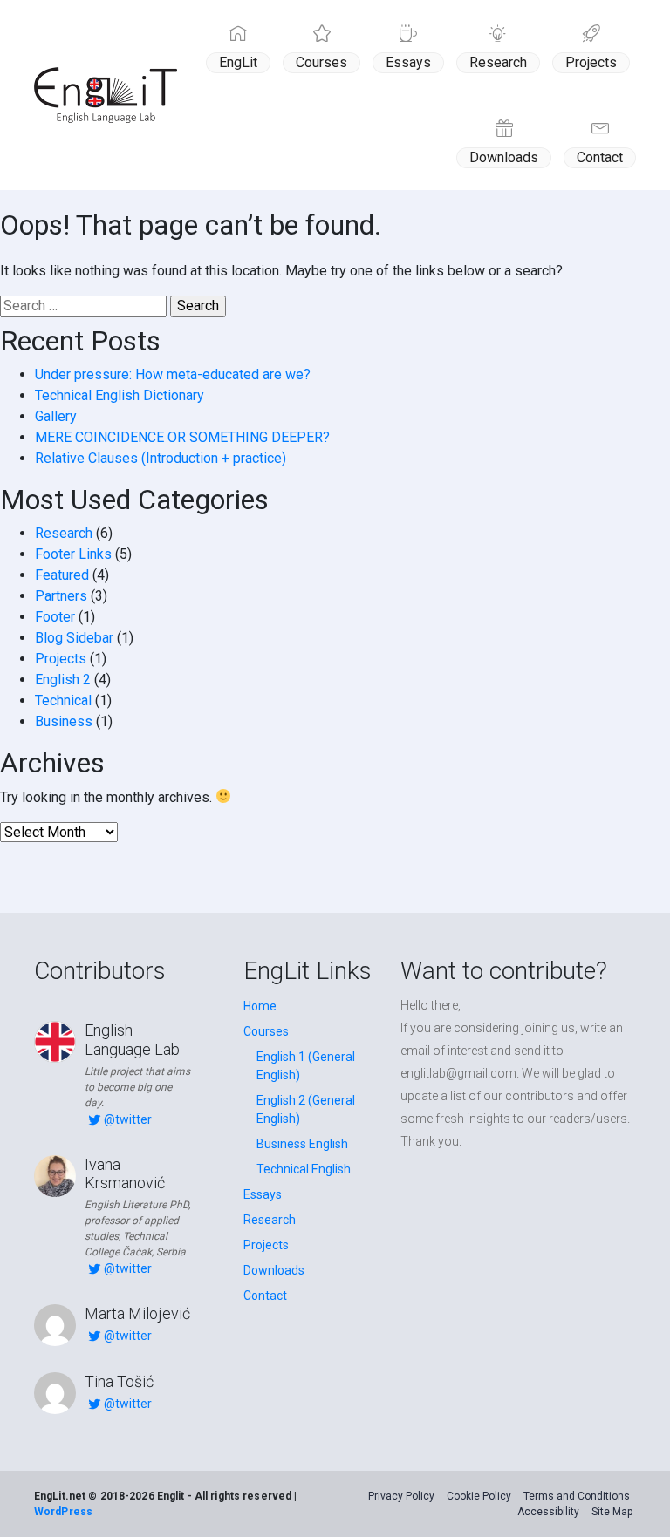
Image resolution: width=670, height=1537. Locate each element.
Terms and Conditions (576, 1496)
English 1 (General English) (305, 1066)
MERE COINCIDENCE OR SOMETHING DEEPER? (182, 437)
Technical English (303, 1169)
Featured (62, 575)
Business (63, 721)
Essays (408, 62)
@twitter (128, 1119)
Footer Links (73, 554)
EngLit (238, 62)
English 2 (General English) (305, 1109)
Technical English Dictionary (119, 395)
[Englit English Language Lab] (105, 95)
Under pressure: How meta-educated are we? (173, 374)
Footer (55, 617)
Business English (302, 1144)
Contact (600, 157)
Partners (61, 596)
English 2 (63, 679)
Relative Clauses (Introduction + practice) (160, 458)
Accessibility (548, 1512)
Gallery (56, 416)
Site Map (611, 1512)
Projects (591, 62)
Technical (63, 700)
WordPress (63, 1512)
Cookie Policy (479, 1496)
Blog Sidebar (74, 637)
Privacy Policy (401, 1496)
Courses (321, 62)
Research (498, 62)
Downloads (503, 157)
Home (260, 1006)
